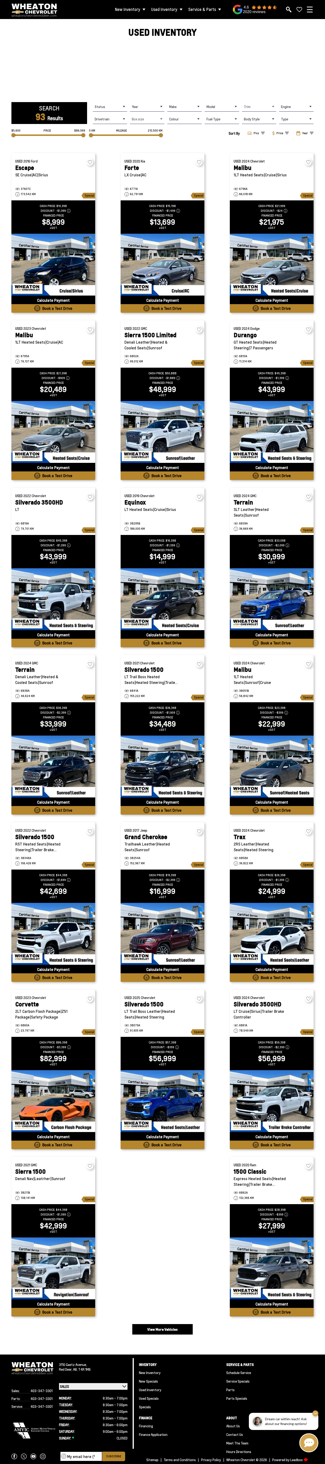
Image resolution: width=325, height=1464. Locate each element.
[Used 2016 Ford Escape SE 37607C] (53, 265)
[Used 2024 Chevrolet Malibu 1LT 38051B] (272, 766)
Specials (145, 1407)
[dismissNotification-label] (315, 1413)
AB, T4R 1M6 (82, 1369)
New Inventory (127, 9)
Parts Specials (236, 1398)
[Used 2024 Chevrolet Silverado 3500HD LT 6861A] (272, 1101)
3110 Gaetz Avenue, (73, 1364)
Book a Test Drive (57, 308)
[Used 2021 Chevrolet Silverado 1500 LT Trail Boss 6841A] (162, 766)
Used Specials (149, 1398)
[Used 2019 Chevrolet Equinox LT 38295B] (162, 599)
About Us (233, 1426)
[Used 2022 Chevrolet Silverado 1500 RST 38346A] (53, 934)
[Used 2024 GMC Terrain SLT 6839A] (272, 599)
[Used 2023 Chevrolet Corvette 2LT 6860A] (53, 1101)
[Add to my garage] (90, 162)
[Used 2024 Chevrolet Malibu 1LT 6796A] (272, 265)
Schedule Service (238, 1372)
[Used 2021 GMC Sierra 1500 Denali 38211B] (53, 1268)
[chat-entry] (308, 1442)
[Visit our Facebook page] (14, 1456)
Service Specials (238, 1381)
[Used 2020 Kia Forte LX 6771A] (162, 265)
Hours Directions (238, 1451)
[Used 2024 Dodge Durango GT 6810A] (272, 432)
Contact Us (234, 1434)
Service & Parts (202, 9)
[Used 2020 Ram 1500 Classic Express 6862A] (272, 1268)
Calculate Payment (53, 300)
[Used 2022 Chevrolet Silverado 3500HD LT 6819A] (53, 599)
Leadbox (296, 1460)
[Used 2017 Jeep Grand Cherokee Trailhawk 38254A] (162, 934)
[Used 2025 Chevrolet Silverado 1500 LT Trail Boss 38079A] (162, 1101)
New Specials (148, 1381)
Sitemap (152, 1460)
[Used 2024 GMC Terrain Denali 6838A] (53, 766)
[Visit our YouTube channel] (33, 1456)
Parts (230, 1390)
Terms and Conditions (180, 1460)
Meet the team (237, 1443)
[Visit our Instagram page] (43, 1456)
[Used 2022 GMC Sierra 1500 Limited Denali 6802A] (162, 432)
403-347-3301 (41, 1391)
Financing (146, 1426)
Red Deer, (66, 1369)
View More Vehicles (162, 1329)
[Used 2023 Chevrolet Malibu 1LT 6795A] (53, 432)
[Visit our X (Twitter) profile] (24, 1456)
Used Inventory (164, 9)
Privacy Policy (211, 1460)
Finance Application (153, 1434)
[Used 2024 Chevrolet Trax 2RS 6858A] (272, 934)
